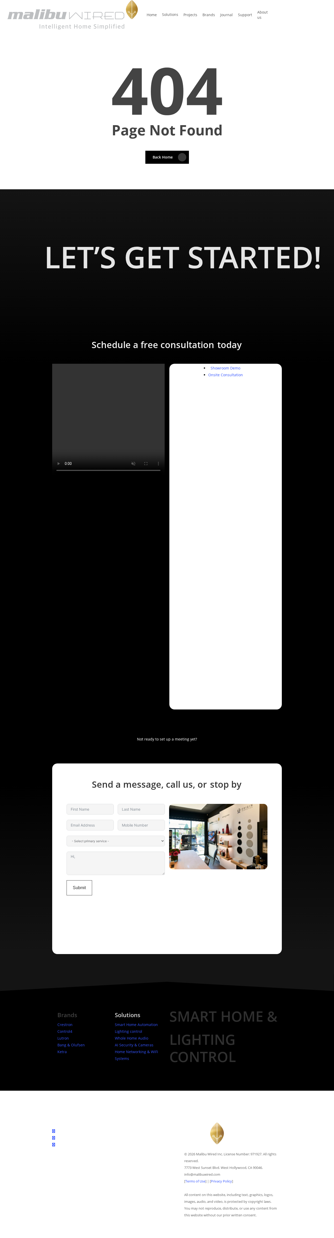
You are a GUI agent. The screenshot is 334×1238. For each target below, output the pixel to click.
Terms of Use (195, 1181)
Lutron (63, 1038)
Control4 (64, 1031)
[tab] (225, 368)
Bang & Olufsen (71, 1044)
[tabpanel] (225, 465)
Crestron (65, 1024)
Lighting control (128, 1031)
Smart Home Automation (136, 1024)
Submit (79, 887)
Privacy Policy (221, 1181)
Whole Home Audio (131, 1038)
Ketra (62, 1051)
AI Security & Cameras (134, 1044)
